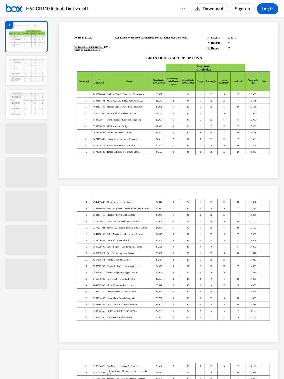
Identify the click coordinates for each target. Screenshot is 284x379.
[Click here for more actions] (182, 8)
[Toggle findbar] (127, 365)
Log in (268, 9)
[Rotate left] (199, 365)
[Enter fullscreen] (219, 365)
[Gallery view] (209, 365)
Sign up (242, 9)
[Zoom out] (169, 365)
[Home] (14, 9)
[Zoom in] (188, 365)
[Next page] (157, 365)
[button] (26, 37)
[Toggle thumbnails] (117, 365)
